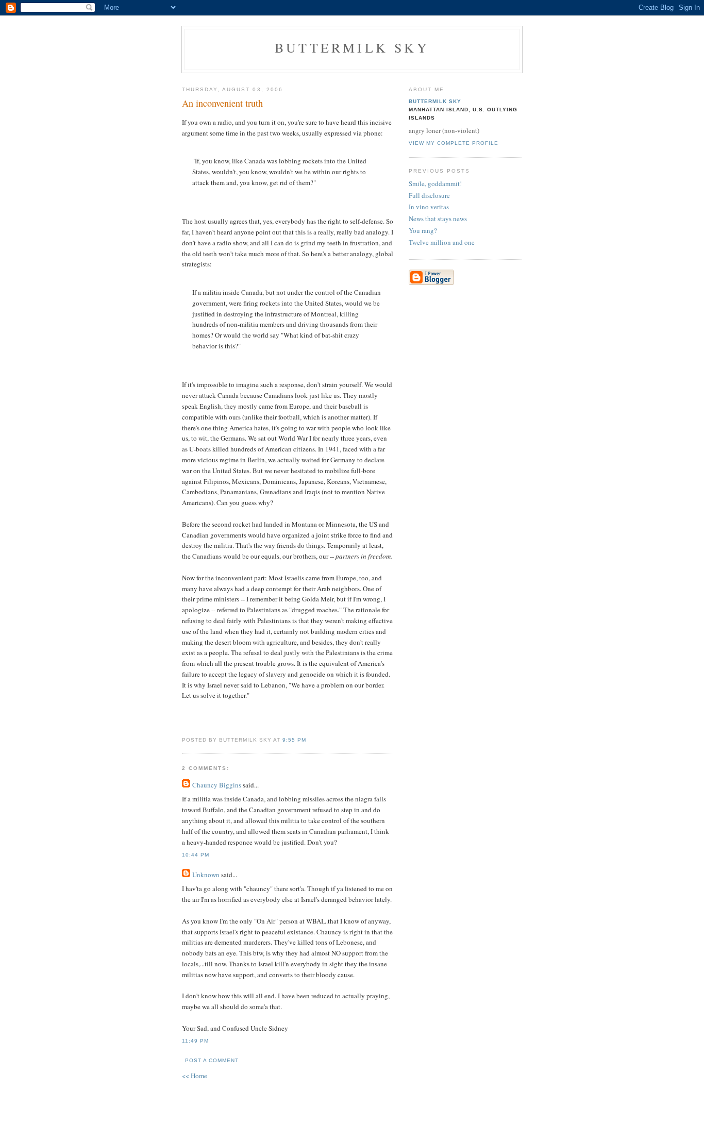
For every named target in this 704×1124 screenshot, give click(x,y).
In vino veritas (429, 206)
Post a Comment (212, 1060)
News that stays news (438, 218)
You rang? (423, 230)
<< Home (194, 1075)
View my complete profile (453, 143)
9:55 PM (294, 740)
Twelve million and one (442, 242)
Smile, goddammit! (435, 183)
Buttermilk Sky (352, 47)
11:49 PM (195, 1041)
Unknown (206, 874)
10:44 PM (195, 855)
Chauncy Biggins (216, 785)
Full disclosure (429, 195)
